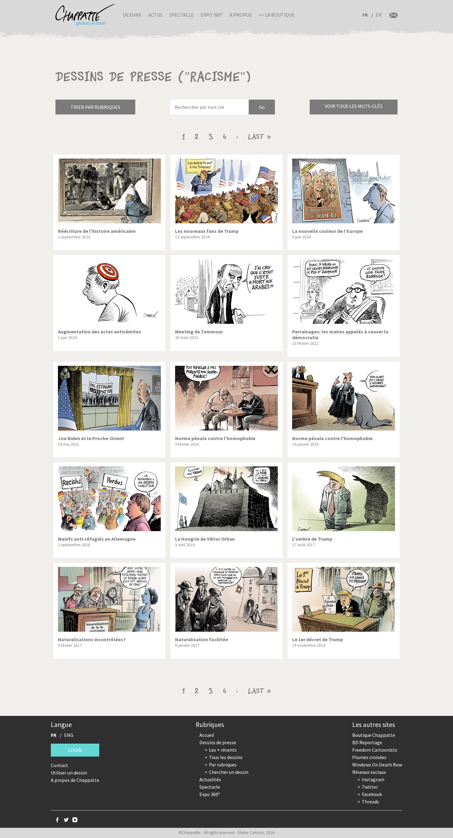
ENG (68, 735)
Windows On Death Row (377, 765)
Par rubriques (223, 765)
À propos (241, 15)
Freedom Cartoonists (374, 750)
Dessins (132, 15)
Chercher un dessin (228, 772)
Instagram (373, 779)
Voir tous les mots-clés (353, 106)
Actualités (210, 779)
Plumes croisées (369, 757)
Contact (59, 765)
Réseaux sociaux (369, 772)
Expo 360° (211, 15)
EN (379, 15)
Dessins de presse (217, 742)
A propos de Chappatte (75, 780)
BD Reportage (367, 742)
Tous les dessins (226, 757)
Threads (370, 802)
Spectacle (181, 15)
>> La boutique (277, 15)
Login (75, 750)
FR (365, 15)
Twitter (370, 787)
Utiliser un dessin (69, 773)
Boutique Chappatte (373, 735)
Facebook (372, 794)
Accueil (206, 735)
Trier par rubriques (95, 107)
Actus (155, 15)
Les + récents (223, 750)
